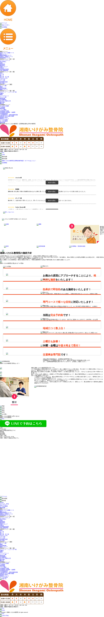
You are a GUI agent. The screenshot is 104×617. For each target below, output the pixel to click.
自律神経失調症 (4, 69)
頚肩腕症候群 (4, 82)
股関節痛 (2, 98)
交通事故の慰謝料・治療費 (7, 112)
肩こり (2, 75)
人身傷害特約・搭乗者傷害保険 (9, 115)
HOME (2, 502)
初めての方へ (4, 505)
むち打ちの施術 (4, 106)
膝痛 (1, 94)
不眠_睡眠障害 (4, 70)
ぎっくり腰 (3, 85)
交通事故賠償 (4, 113)
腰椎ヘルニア (4, 89)
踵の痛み (2, 102)
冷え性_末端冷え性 (5, 101)
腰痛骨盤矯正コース (5, 55)
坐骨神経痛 (3, 88)
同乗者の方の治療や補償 (7, 116)
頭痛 (1, 63)
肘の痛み (2, 83)
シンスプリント (4, 96)
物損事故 (2, 108)
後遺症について (4, 118)
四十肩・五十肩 (4, 77)
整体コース (3, 54)
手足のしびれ (4, 78)
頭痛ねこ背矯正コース (6, 56)
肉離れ (2, 93)
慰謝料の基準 (4, 117)
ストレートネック (5, 60)
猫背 (1, 73)
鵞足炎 (2, 103)
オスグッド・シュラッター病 (8, 92)
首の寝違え (3, 61)
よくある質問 (4, 120)
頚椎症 (2, 68)
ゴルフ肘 (2, 79)
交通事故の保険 (4, 111)
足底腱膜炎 (3, 99)
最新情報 (2, 122)
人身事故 (2, 107)
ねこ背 (2, 74)
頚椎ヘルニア (4, 66)
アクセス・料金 (4, 504)
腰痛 (1, 87)
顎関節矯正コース (5, 58)
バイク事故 (3, 109)
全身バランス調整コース (7, 52)
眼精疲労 (2, 65)
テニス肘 (2, 80)
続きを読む (52, 182)
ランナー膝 (3, 97)
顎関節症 (2, 64)
